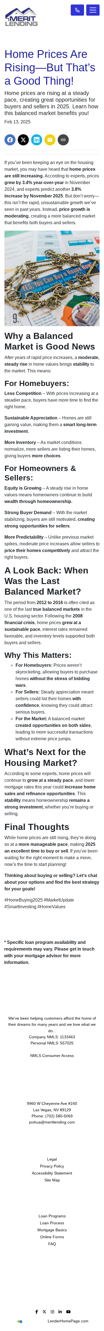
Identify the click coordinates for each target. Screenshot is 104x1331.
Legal (52, 1159)
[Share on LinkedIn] (36, 139)
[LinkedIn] (60, 1312)
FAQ (52, 1244)
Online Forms (52, 1237)
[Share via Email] (49, 139)
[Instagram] (52, 1312)
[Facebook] (36, 1312)
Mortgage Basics (52, 1230)
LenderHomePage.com (68, 1321)
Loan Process (52, 1223)
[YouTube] (68, 1312)
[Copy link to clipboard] (63, 139)
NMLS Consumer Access (52, 1055)
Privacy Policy (52, 1166)
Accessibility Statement (52, 1173)
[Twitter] (44, 1312)
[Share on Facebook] (10, 139)
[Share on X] (23, 139)
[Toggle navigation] (93, 10)
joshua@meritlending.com (52, 1122)
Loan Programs (52, 1216)
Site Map (52, 1180)
